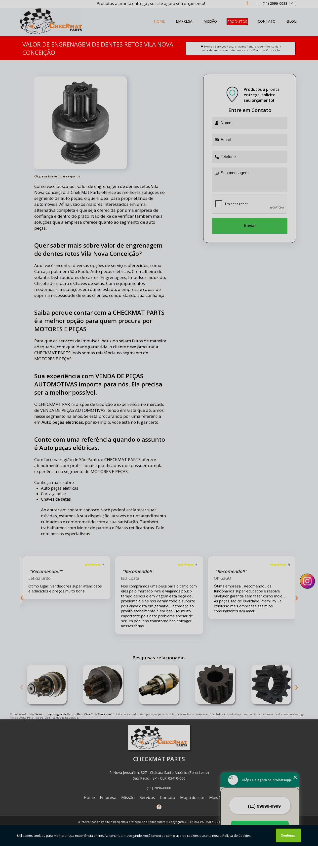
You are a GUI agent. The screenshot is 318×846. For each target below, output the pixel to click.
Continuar (288, 835)
